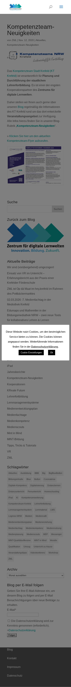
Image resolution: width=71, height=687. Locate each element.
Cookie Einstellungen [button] (31, 352)
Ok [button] (51, 352)
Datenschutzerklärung (44, 346)
